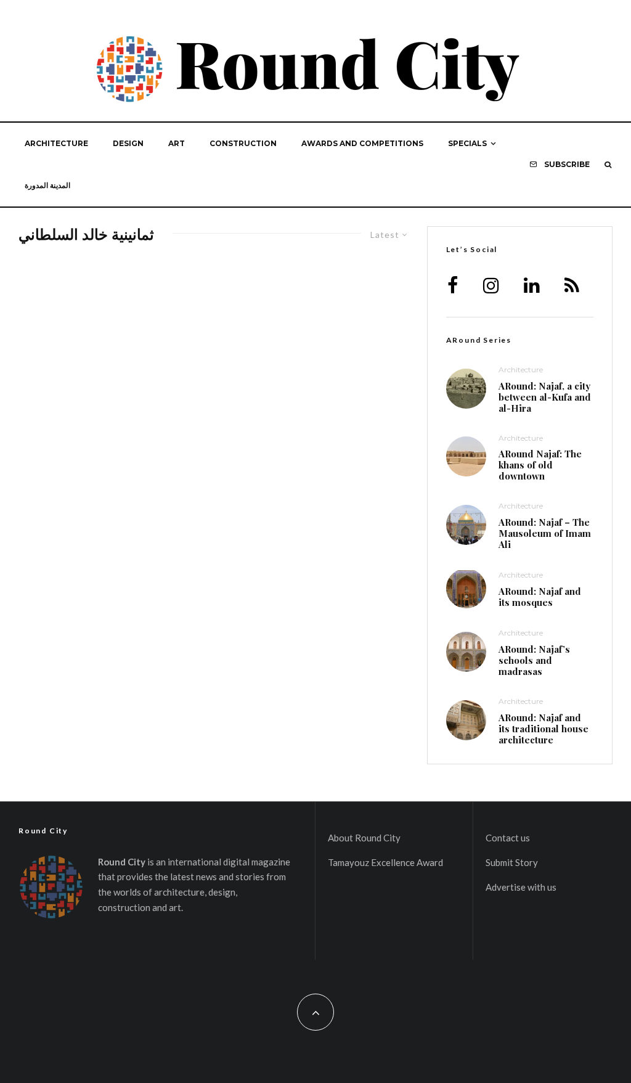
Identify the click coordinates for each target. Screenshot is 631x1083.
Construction (243, 143)
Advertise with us (521, 887)
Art (176, 143)
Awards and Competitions (362, 143)
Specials (467, 143)
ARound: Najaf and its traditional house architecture (543, 728)
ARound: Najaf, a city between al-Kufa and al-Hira (545, 397)
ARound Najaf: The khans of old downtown (540, 464)
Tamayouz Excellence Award (385, 862)
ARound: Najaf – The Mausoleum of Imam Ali (545, 533)
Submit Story (512, 862)
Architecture (56, 143)
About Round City (364, 837)
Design (128, 143)
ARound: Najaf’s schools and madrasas (534, 660)
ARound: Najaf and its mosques (540, 597)
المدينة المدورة (47, 185)
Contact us (508, 837)
